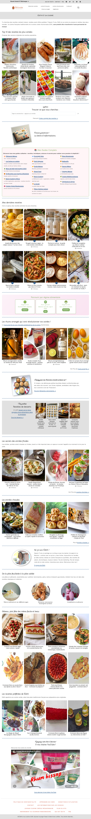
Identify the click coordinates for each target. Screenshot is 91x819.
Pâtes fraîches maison (41, 189)
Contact (57, 1)
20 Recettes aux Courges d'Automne (17, 174)
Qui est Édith (49, 1)
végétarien (55, 9)
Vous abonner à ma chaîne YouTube (45, 792)
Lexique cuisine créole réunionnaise (39, 808)
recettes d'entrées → (82, 492)
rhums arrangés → (83, 369)
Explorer (25, 309)
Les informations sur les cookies (50, 805)
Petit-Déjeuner (38, 161)
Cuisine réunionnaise (58, 6)
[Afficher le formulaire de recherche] (78, 7)
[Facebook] (66, 1)
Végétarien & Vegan (68, 181)
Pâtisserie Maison (11, 156)
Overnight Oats (39, 156)
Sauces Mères (66, 166)
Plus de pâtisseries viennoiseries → (45, 391)
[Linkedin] (77, 1)
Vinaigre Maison (67, 171)
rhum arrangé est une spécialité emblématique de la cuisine (22, 325)
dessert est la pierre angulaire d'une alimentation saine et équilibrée (22, 412)
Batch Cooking (38, 176)
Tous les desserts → (17, 417)
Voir (45, 311)
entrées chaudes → (83, 542)
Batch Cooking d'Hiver (13, 179)
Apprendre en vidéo (47, 802)
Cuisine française (45, 6)
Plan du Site (61, 808)
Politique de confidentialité (24, 802)
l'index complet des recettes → (48, 118)
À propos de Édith (39, 565)
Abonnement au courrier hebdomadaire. (35, 811)
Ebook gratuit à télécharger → (19, 1)
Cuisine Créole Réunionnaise (15, 186)
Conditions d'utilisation (68, 802)
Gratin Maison (38, 166)
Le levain (37, 184)
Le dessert (69, 6)
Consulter (66, 309)
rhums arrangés (45, 9)
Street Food (37, 171)
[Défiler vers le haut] (87, 812)
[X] (70, 1)
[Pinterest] (80, 1)
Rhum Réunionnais (68, 156)
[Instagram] (73, 1)
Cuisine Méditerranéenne (70, 176)
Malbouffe (65, 161)
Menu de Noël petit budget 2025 (16, 168)
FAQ (63, 1)
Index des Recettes (33, 6)
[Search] (78, 113)
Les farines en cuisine (13, 161)
